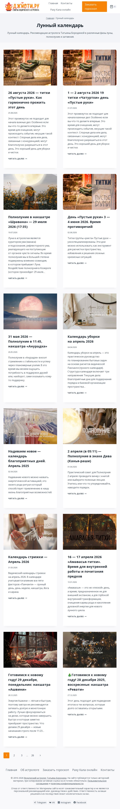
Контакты (66, 3)
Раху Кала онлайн (60, 9)
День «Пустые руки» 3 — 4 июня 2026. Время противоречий (89, 222)
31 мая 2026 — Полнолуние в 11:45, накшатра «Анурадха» (27, 341)
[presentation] (30, 67)
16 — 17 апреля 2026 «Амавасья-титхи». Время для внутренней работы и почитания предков (87, 566)
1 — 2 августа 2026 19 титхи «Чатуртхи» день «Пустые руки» (88, 97)
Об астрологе (29, 770)
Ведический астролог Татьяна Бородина (45, 778)
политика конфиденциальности (67, 783)
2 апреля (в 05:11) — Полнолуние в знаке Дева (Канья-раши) (90, 456)
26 (32, 755)
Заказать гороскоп (91, 6)
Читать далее (17, 158)
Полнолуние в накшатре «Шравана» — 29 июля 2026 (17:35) (29, 222)
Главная (53, 3)
